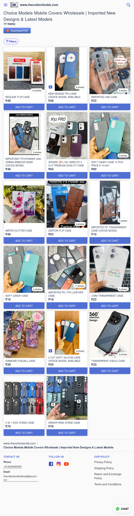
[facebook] (51, 464)
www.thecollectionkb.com (39, 5)
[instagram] (58, 464)
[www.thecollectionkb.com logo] (14, 5)
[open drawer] (5, 5)
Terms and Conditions (107, 484)
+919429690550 (12, 466)
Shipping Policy (104, 468)
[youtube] (66, 464)
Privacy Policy (103, 462)
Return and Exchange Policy (107, 476)
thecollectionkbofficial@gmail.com (20, 477)
